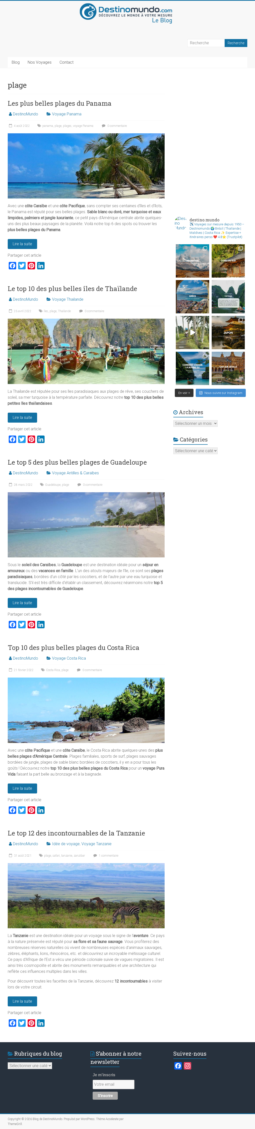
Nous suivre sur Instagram (223, 393)
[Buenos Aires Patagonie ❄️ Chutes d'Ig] (192, 261)
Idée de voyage (66, 843)
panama (47, 126)
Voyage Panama (66, 114)
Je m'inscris (104, 1075)
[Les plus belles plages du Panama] (86, 135)
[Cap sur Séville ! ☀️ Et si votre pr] (228, 368)
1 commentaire (108, 855)
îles (46, 311)
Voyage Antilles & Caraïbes (75, 473)
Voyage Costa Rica (69, 658)
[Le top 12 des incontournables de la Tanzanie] (86, 865)
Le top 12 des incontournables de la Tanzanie (76, 833)
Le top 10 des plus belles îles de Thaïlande (72, 288)
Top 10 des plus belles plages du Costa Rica (73, 647)
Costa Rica (53, 670)
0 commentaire (117, 126)
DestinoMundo (25, 114)
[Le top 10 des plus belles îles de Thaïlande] (86, 321)
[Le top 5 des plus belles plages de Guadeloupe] (86, 494)
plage (58, 126)
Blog (16, 62)
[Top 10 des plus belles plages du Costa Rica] (86, 680)
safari (56, 855)
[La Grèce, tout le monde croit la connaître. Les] (192, 296)
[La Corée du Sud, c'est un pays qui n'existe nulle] (228, 261)
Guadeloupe (53, 485)
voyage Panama (83, 126)
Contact (66, 62)
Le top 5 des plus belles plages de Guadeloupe (77, 462)
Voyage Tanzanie (96, 843)
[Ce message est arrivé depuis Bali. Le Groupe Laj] (228, 296)
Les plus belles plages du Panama (60, 103)
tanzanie (66, 855)
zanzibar (79, 855)
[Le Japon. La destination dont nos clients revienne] (228, 332)
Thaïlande (64, 311)
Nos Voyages (40, 62)
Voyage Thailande (67, 299)
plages (67, 126)
